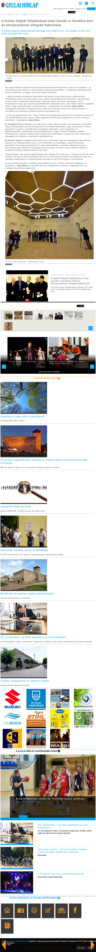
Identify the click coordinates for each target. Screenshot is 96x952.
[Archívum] (61, 914)
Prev (13, 809)
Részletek (81, 948)
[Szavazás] (48, 914)
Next (92, 809)
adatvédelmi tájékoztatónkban (16, 941)
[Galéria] (20, 914)
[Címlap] (7, 914)
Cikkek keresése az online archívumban (33, 898)
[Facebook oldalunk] (75, 914)
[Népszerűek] (34, 914)
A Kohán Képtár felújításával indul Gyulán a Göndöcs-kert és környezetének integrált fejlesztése (70, 281)
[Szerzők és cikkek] (7, 929)
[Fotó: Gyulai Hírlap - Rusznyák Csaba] (18, 319)
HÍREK (25, 14)
